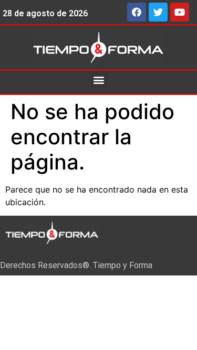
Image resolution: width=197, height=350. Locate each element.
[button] (98, 79)
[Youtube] (179, 12)
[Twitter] (158, 12)
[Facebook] (136, 12)
